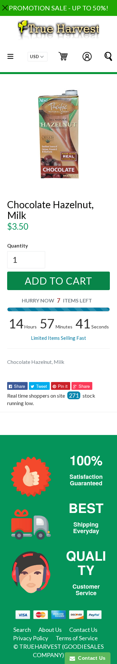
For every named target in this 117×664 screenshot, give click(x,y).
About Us (50, 629)
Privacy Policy (30, 638)
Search (22, 629)
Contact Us (83, 629)
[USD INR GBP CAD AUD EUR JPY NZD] (37, 56)
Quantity (17, 246)
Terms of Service (77, 638)
